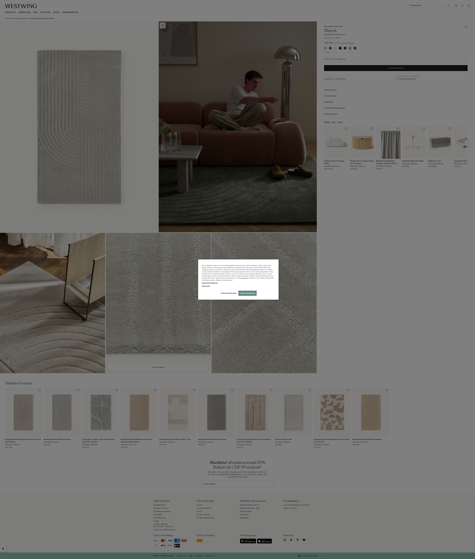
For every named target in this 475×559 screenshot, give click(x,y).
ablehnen (245, 278)
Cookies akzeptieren (247, 293)
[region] (238, 279)
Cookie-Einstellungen (229, 293)
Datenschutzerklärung (209, 283)
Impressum (206, 286)
